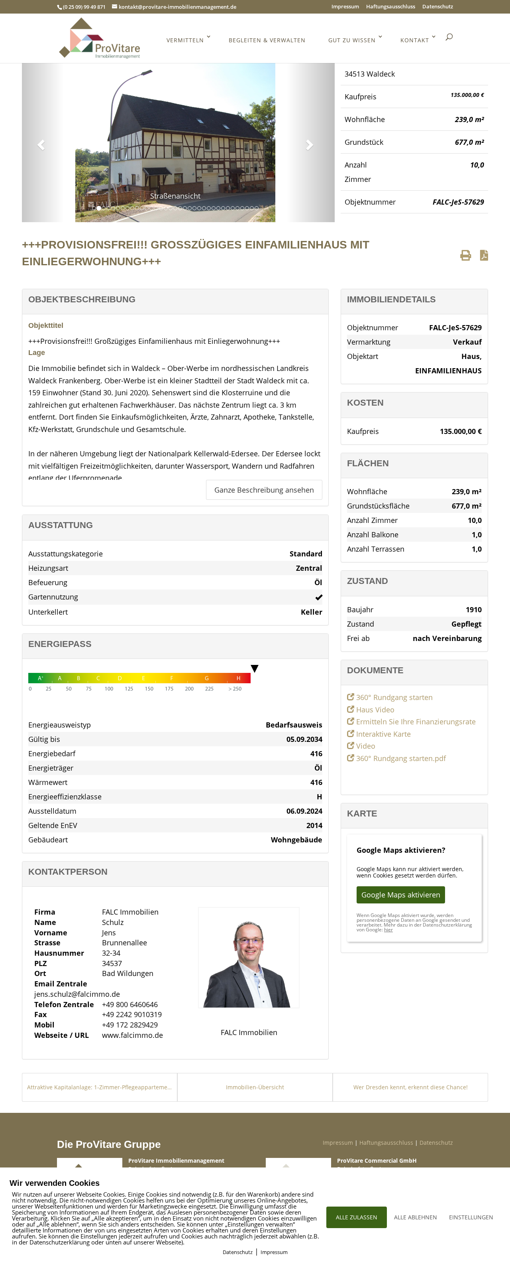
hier (388, 929)
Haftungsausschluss (390, 7)
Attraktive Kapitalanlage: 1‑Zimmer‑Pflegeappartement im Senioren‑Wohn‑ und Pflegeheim (99, 1087)
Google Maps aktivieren (400, 894)
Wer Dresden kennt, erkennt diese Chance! (410, 1087)
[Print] (465, 255)
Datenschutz (437, 7)
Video (364, 746)
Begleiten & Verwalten (267, 40)
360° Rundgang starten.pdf (400, 758)
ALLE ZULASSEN (356, 1217)
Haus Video (374, 709)
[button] (40, 142)
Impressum (345, 7)
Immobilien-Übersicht (255, 1087)
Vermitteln (185, 40)
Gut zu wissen (352, 40)
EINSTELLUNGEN (471, 1217)
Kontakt (414, 40)
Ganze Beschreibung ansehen (264, 490)
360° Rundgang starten (393, 697)
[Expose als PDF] (484, 255)
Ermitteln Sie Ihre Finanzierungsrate (415, 721)
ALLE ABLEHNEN (415, 1217)
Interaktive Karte (382, 734)
